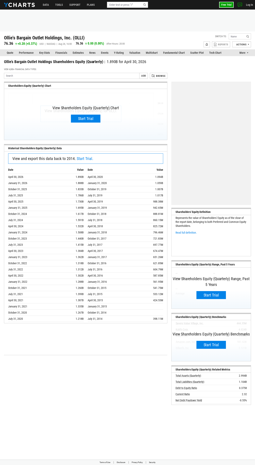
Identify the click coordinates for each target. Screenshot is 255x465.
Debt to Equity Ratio (186, 388)
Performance (26, 52)
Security (152, 462)
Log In (249, 4)
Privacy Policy (137, 462)
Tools (59, 4)
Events (104, 52)
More (242, 52)
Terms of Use (105, 462)
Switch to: (221, 36)
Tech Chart (215, 52)
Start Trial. (85, 158)
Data (46, 4)
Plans (91, 4)
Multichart (152, 52)
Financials (61, 52)
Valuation (134, 52)
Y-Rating (119, 52)
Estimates (78, 52)
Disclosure (121, 462)
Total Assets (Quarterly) (188, 375)
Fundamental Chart (174, 52)
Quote (10, 52)
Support (74, 4)
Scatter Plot (197, 52)
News (92, 52)
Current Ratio (183, 394)
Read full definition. (186, 232)
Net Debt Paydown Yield (189, 400)
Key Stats (44, 52)
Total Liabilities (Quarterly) (190, 381)
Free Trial (226, 4)
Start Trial (85, 118)
